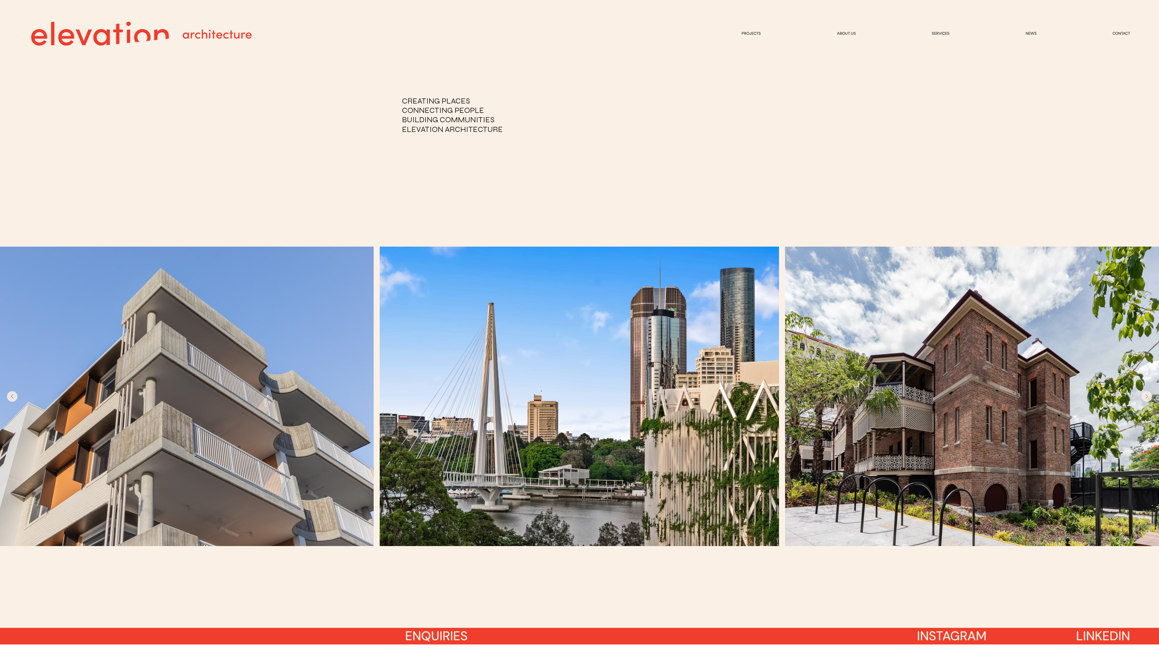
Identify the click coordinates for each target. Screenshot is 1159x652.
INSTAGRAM (952, 636)
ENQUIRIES (436, 636)
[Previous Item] (12, 396)
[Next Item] (1146, 396)
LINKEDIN (1103, 636)
